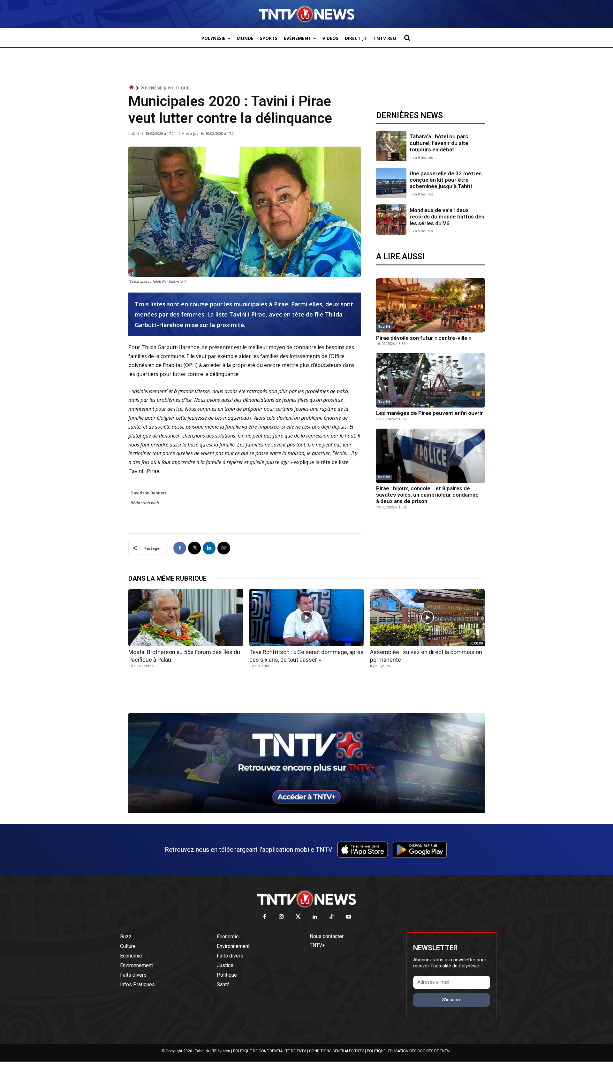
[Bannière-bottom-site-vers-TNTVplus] (306, 811)
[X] (194, 548)
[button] (407, 37)
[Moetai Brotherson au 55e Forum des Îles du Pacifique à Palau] (185, 617)
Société (384, 326)
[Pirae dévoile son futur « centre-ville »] (430, 305)
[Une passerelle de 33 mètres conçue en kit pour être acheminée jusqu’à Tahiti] (391, 183)
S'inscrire (451, 1000)
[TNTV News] (306, 899)
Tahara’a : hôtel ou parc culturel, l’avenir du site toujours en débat (439, 143)
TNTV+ (317, 945)
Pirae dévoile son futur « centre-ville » (423, 338)
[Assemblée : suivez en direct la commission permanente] (427, 617)
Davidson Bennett (148, 493)
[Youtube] (348, 917)
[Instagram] (281, 917)
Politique (178, 88)
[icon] (131, 88)
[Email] (223, 548)
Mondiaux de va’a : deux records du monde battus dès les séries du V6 (447, 216)
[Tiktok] (332, 917)
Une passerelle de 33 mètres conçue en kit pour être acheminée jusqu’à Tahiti (446, 180)
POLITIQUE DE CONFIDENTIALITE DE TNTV (269, 1051)
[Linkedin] (209, 548)
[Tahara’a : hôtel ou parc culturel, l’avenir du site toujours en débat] (391, 146)
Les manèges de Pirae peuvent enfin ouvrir (429, 413)
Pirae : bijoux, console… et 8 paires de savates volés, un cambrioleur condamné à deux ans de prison (427, 495)
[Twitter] (298, 917)
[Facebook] (179, 548)
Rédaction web (145, 503)
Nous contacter (327, 936)
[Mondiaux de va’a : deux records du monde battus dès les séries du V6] (391, 219)
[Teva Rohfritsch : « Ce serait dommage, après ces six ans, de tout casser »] (306, 617)
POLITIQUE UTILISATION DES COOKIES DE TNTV (408, 1051)
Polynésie (151, 88)
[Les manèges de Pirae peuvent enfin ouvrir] (430, 380)
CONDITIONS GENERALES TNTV (336, 1051)
